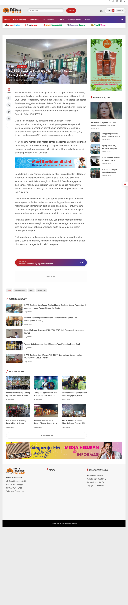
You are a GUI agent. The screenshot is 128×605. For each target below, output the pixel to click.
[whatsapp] (113, 1)
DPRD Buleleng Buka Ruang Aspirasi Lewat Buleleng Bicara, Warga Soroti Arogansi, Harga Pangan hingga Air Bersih (55, 306)
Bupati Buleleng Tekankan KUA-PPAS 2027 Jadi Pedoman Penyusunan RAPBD (54, 331)
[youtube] (121, 1)
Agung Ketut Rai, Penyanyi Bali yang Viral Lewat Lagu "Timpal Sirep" (109, 147)
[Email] (8, 118)
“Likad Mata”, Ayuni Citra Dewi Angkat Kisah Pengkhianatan (103, 123)
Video (87, 19)
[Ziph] (77, 25)
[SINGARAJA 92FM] (12, 10)
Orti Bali (61, 19)
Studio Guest (48, 19)
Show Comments (46, 435)
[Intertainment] (53, 25)
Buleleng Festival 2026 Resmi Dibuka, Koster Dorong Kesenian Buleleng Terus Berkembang (46, 422)
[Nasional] (13, 25)
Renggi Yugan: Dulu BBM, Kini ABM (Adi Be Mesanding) (111, 135)
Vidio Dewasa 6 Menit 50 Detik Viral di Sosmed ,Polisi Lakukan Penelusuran (111, 159)
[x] (109, 1)
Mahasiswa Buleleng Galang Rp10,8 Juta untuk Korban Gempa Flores (18, 394)
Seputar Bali (35, 19)
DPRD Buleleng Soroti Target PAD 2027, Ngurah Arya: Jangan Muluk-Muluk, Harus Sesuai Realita (53, 356)
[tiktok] (125, 1)
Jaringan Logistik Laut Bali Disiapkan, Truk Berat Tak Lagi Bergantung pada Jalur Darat (45, 394)
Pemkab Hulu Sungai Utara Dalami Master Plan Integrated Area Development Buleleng (50, 319)
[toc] (125, 184)
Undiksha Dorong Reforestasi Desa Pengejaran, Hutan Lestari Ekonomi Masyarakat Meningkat (74, 394)
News (31, 290)
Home (7, 19)
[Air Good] (32, 25)
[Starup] (99, 25)
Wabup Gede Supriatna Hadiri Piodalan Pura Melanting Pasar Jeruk (52, 344)
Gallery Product (74, 19)
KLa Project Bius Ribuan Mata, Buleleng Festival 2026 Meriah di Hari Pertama (74, 422)
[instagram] (117, 1)
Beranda (12, 67)
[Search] (101, 10)
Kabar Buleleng (19, 19)
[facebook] (106, 1)
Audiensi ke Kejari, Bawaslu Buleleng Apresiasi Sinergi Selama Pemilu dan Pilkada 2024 (110, 171)
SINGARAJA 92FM (70, 523)
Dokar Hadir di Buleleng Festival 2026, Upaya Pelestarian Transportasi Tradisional (16, 422)
